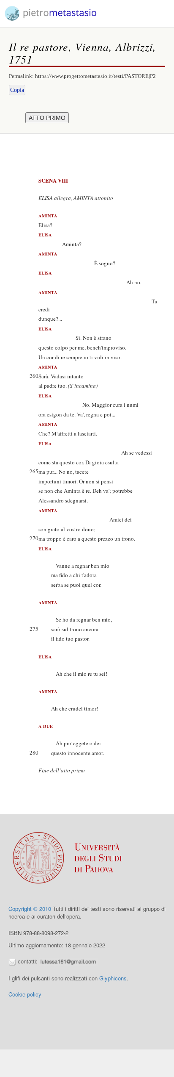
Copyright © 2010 (29, 909)
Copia (17, 90)
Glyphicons (113, 978)
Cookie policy (24, 994)
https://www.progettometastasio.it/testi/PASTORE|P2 (95, 76)
